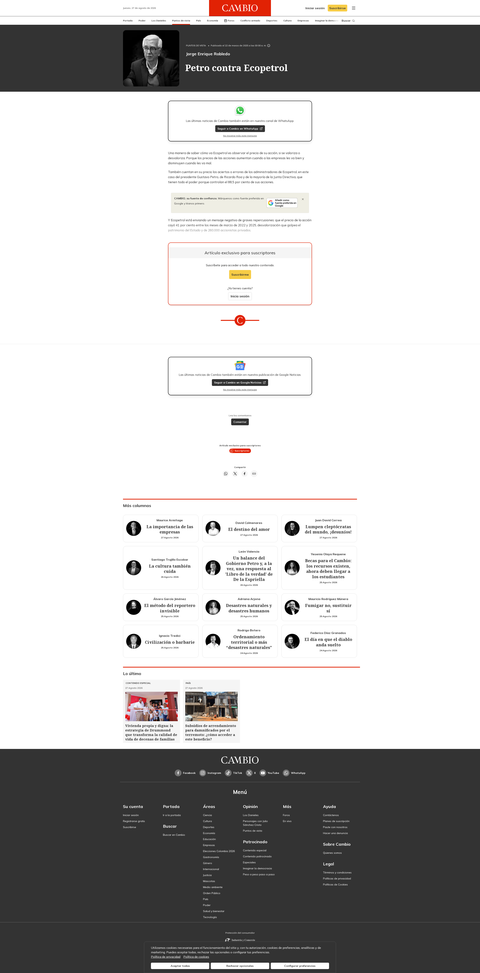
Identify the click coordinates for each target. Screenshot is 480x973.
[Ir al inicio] (240, 8)
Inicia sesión (240, 296)
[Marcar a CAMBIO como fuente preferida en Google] (282, 203)
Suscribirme (240, 274)
